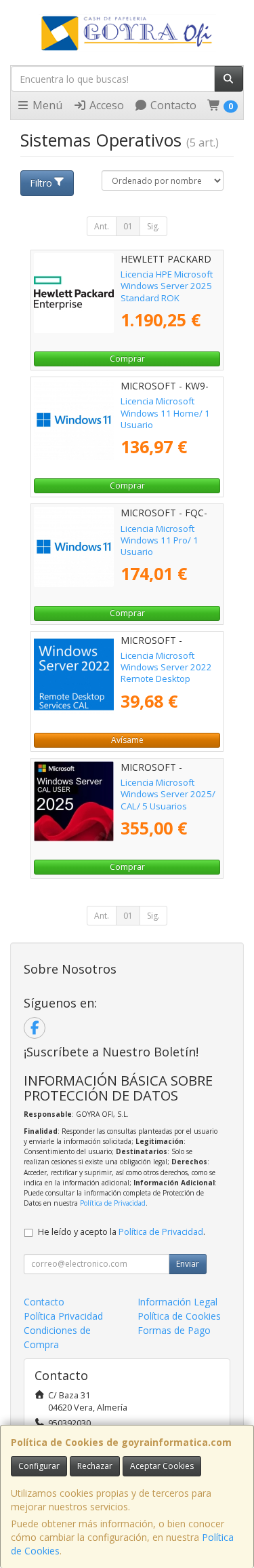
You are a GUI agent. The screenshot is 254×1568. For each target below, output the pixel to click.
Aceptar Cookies (162, 1466)
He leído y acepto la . (121, 1232)
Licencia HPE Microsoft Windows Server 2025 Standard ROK (167, 286)
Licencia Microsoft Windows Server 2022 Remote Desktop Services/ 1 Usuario (166, 673)
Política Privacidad (63, 1315)
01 (128, 226)
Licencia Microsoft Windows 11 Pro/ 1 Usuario (159, 540)
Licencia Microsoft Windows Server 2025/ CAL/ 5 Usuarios (168, 794)
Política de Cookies (179, 1315)
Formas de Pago (174, 1330)
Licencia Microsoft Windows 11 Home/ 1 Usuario (165, 413)
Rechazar (94, 1466)
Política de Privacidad (113, 1203)
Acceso (105, 105)
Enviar (187, 1263)
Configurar (39, 1466)
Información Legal (177, 1301)
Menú (46, 105)
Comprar (127, 358)
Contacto (172, 105)
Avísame (127, 740)
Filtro (41, 182)
